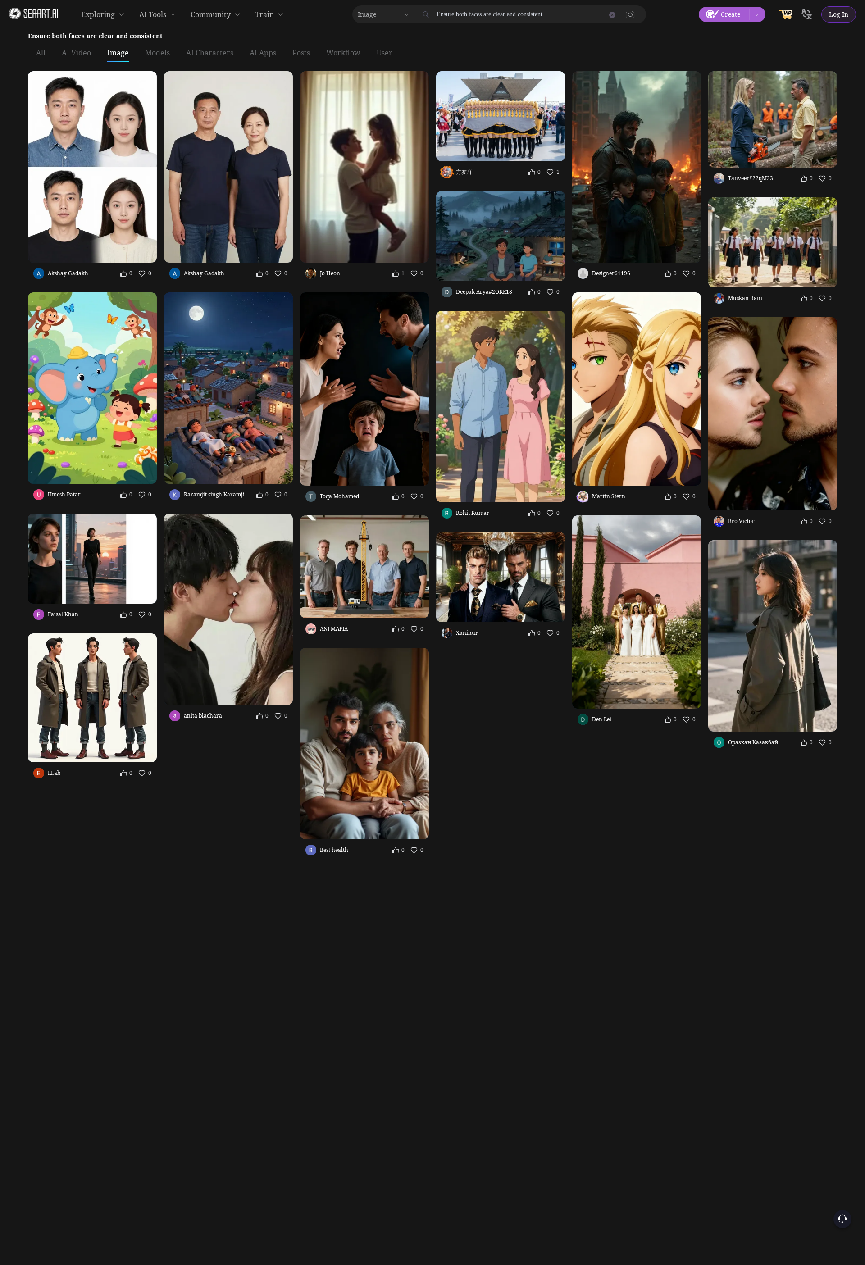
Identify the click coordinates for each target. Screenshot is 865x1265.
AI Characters (209, 53)
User (384, 53)
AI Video (76, 53)
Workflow (343, 53)
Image (118, 53)
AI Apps (263, 53)
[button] (630, 14)
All (41, 53)
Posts (301, 53)
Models (157, 53)
